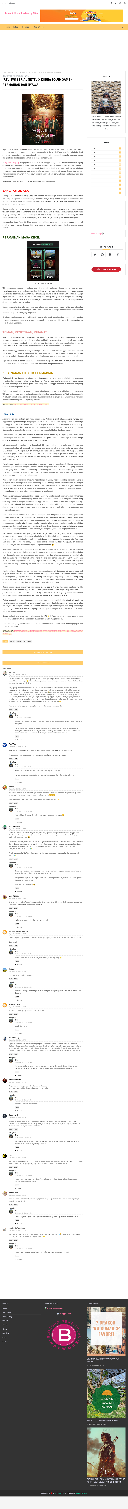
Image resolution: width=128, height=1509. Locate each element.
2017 (106, 181)
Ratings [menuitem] (25, 27)
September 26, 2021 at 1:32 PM (17, 747)
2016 (106, 185)
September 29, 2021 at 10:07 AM (17, 1230)
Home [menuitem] (7, 27)
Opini (5, 1325)
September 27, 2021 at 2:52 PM (17, 829)
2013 (106, 193)
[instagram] (120, 3)
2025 (106, 148)
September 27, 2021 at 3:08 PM (23, 718)
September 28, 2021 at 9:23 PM (17, 1118)
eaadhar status (81, 1493)
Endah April (13, 786)
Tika (27, 76)
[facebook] (111, 3)
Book (5, 1308)
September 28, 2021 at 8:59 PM (17, 1082)
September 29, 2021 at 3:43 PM (23, 1062)
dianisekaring (14, 1037)
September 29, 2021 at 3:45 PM (23, 1213)
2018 (106, 177)
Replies (13, 713)
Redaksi (12, 969)
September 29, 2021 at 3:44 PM (23, 1175)
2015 (106, 189)
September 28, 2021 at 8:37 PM (17, 1040)
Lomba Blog (7, 1316)
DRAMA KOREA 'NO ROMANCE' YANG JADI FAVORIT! (103, 1360)
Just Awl (12, 672)
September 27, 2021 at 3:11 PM (23, 767)
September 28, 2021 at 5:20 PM (17, 971)
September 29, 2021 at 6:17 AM (17, 1157)
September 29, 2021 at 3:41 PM (23, 954)
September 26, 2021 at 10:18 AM (17, 675)
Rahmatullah (13, 1115)
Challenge (7, 1312)
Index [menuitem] (15, 27)
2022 (106, 161)
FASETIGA (12, 744)
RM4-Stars (11, 72)
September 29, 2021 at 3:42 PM (23, 987)
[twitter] (115, 3)
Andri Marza (13, 1192)
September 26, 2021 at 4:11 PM (17, 789)
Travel (5, 1341)
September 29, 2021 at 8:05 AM (17, 1195)
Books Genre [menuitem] (39, 27)
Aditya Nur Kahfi (15, 1079)
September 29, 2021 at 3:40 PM (23, 916)
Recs (5, 1329)
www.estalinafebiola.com (18, 931)
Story (5, 1337)
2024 (106, 152)
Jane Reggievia (14, 826)
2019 (106, 173)
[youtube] (124, 3)
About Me (12, 3)
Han (10, 1155)
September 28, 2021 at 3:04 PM (17, 898)
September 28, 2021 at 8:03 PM (17, 1007)
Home (4, 3)
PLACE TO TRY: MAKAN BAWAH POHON (102, 1420)
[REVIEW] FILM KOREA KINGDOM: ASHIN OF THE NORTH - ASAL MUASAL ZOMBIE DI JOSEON (106, 1480)
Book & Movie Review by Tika (21, 13)
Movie (12, 641)
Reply (10, 709)
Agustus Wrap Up (12, 163)
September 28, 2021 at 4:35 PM (17, 934)
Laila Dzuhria (14, 896)
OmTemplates (59, 1493)
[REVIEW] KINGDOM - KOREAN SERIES (31, 404)
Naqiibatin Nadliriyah (17, 1228)
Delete (15, 709)
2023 (106, 156)
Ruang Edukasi (14, 1004)
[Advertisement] (64, 48)
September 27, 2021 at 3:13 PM (23, 867)
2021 (106, 165)
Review (19, 641)
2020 (106, 169)
